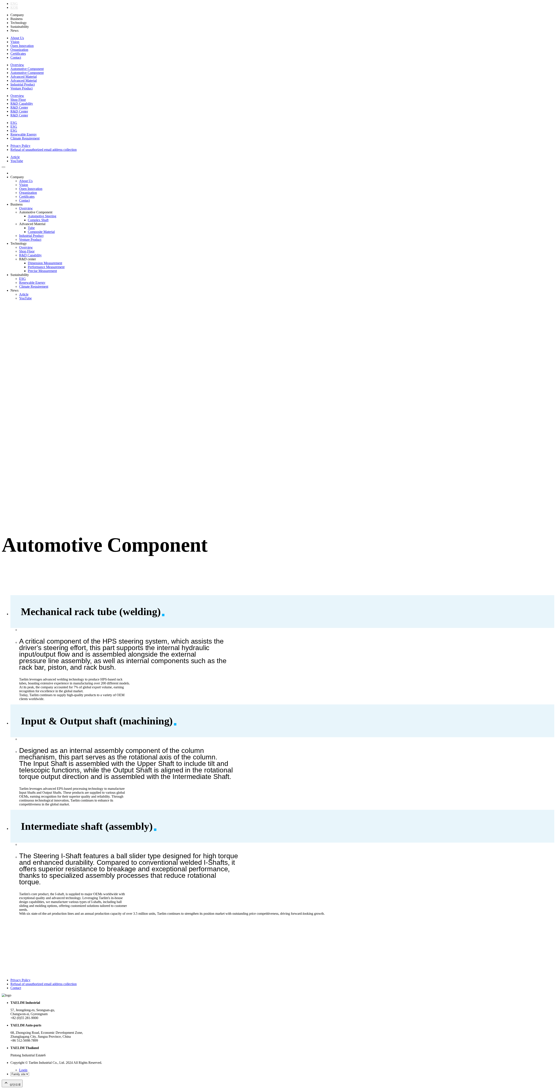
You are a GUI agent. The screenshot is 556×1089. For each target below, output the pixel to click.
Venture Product (21, 88)
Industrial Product (22, 84)
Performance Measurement (46, 267)
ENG (14, 3)
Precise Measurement (42, 271)
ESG (13, 123)
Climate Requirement (25, 138)
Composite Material (41, 232)
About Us (17, 38)
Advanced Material (23, 76)
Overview (17, 65)
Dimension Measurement (45, 263)
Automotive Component (27, 69)
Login (23, 1070)
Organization (19, 49)
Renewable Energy (23, 134)
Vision (14, 42)
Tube (31, 228)
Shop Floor (18, 99)
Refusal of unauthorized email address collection (43, 149)
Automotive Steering (42, 216)
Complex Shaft (38, 220)
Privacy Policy (20, 146)
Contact (15, 57)
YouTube (16, 161)
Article (15, 157)
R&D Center (19, 107)
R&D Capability (21, 103)
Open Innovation (22, 46)
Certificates (18, 53)
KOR (14, 7)
